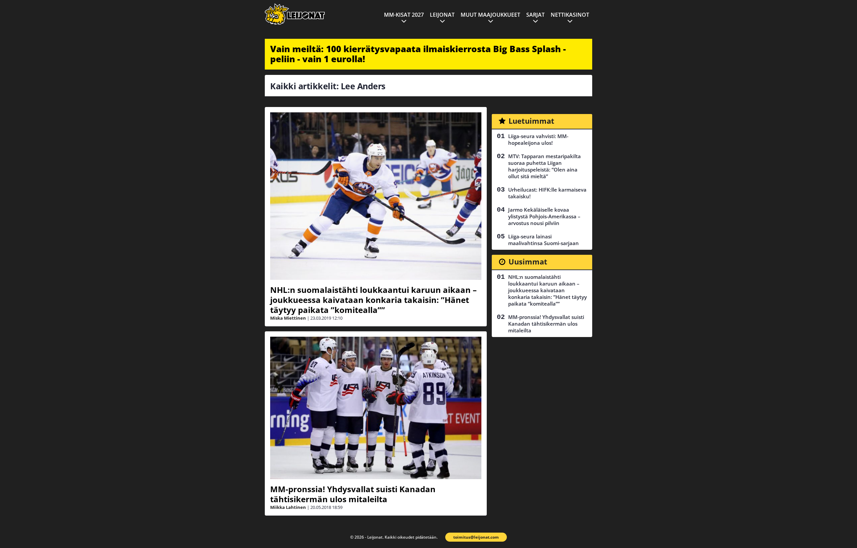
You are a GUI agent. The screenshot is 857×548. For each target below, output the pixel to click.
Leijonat (442, 14)
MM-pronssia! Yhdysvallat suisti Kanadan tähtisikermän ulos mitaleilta (353, 494)
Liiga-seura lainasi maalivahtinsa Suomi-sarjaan (543, 239)
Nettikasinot (570, 14)
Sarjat (535, 14)
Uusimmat (528, 261)
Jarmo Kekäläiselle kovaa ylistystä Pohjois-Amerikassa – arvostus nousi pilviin (544, 216)
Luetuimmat (531, 121)
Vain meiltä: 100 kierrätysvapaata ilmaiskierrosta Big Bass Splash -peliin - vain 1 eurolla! (418, 54)
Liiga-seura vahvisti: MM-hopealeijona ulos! (538, 139)
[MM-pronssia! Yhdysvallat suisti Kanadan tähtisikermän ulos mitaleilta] (375, 408)
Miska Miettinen (288, 318)
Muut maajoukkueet (490, 14)
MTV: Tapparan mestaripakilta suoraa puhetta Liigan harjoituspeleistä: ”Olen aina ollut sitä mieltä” (544, 166)
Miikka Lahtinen (288, 507)
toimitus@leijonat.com (476, 537)
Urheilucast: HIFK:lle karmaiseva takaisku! (547, 193)
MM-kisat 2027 (404, 14)
